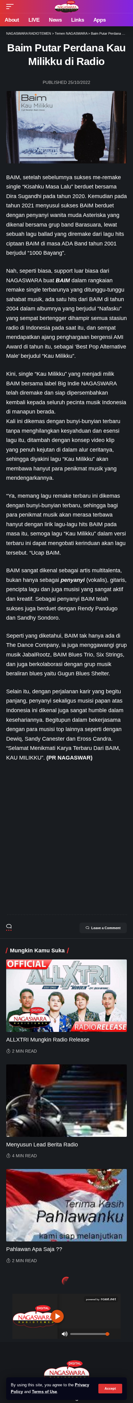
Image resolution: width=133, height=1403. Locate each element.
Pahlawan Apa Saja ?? (34, 1249)
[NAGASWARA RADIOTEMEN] (66, 6)
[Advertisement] (66, 838)
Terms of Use (44, 1392)
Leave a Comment (106, 928)
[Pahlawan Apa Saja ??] (66, 1205)
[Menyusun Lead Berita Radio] (66, 1100)
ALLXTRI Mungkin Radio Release (47, 1040)
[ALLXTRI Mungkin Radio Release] (66, 995)
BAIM (63, 280)
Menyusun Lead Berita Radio (42, 1144)
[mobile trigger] (11, 6)
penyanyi (73, 580)
